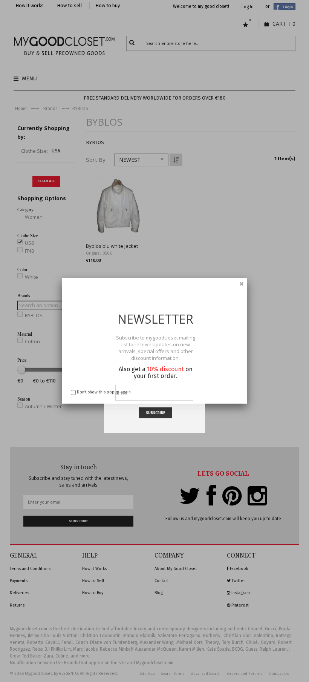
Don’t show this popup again (104, 392)
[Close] (241, 283)
